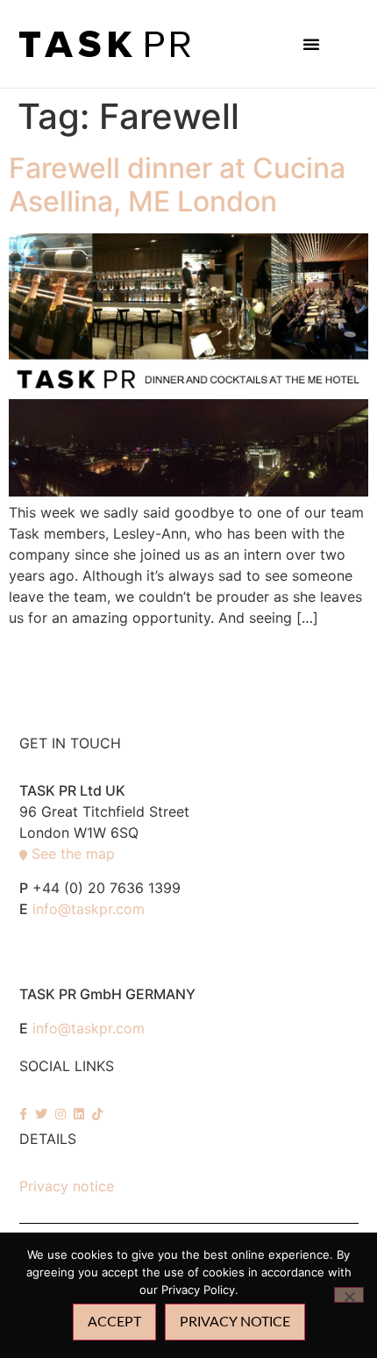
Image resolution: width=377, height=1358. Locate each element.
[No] (349, 1295)
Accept (114, 1322)
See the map (73, 853)
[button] (311, 44)
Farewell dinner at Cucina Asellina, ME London (177, 184)
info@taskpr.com (88, 909)
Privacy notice (66, 1186)
